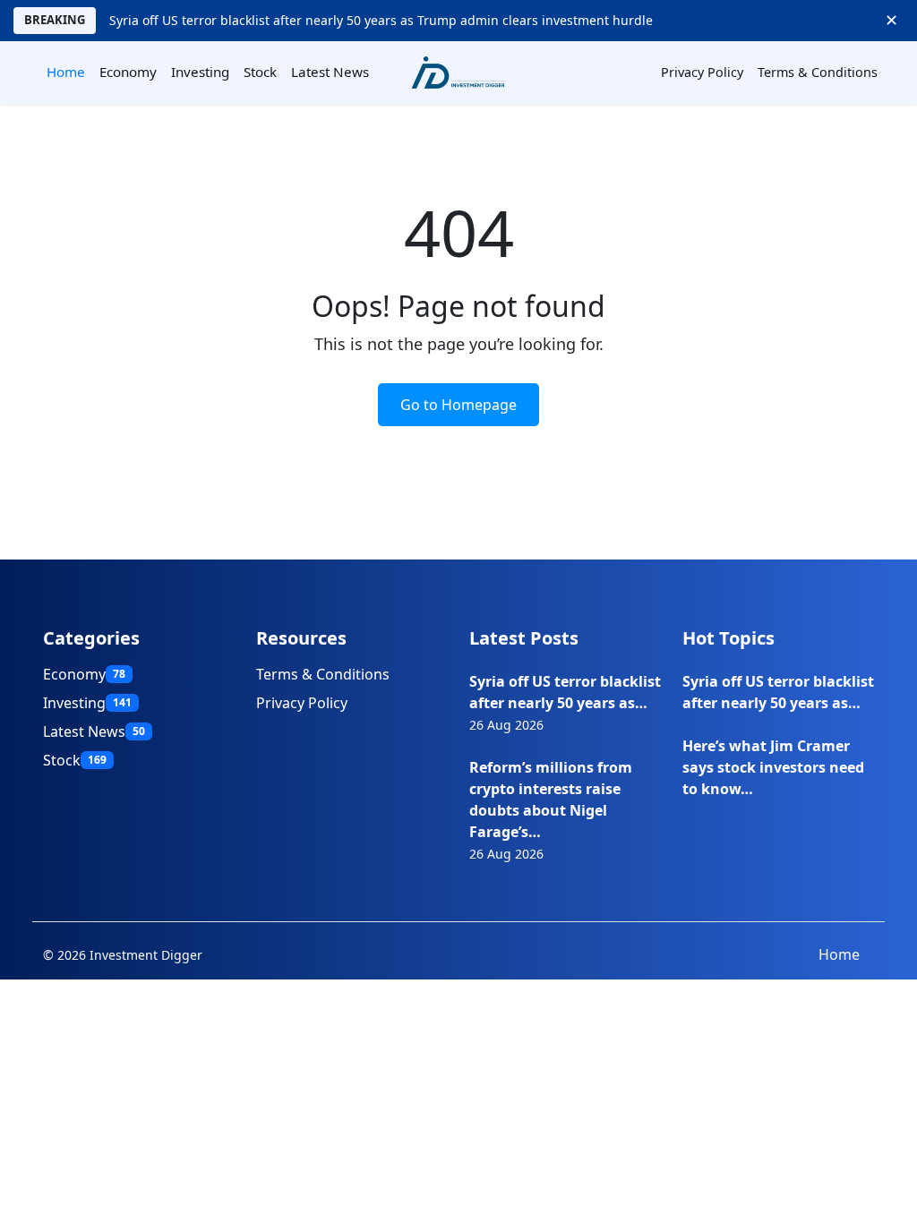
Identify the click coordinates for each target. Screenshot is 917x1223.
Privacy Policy (702, 72)
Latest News (330, 72)
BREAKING (54, 20)
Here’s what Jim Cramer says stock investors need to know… (773, 767)
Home (66, 72)
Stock (260, 72)
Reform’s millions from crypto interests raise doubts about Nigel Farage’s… (550, 799)
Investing (200, 72)
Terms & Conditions (818, 72)
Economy (128, 72)
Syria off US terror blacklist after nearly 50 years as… (565, 692)
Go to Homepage (458, 405)
